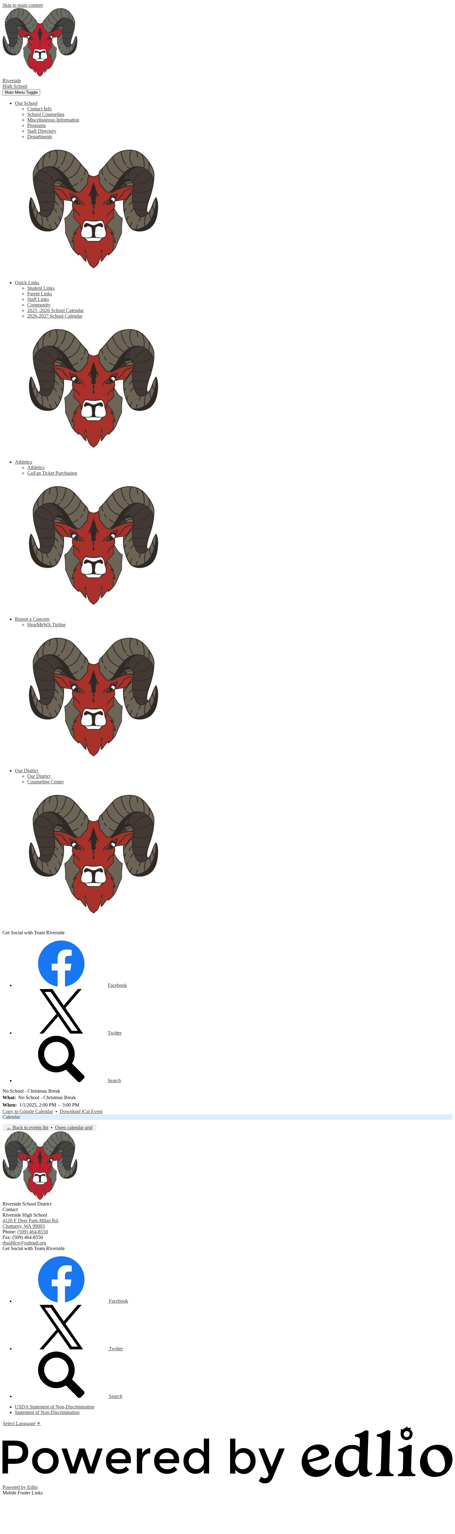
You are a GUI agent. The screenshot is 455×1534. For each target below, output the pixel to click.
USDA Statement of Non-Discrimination (54, 1406)
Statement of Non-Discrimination (47, 1412)
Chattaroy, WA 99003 (30, 1223)
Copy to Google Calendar (27, 1111)
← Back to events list (27, 1127)
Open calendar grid (74, 1127)
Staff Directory (41, 131)
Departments (39, 136)
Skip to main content (22, 5)
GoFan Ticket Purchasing (52, 473)
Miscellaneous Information (53, 119)
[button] (26, 103)
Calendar (11, 1117)
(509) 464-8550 (32, 1231)
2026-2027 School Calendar (54, 316)
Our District (38, 776)
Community (38, 304)
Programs (36, 125)
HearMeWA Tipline (46, 624)
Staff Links (38, 299)
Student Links (40, 288)
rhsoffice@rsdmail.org (24, 1242)
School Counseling (45, 114)
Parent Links (39, 293)
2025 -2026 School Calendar (55, 310)
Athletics (36, 467)
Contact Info (39, 108)
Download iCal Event (81, 1111)
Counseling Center (45, 781)
